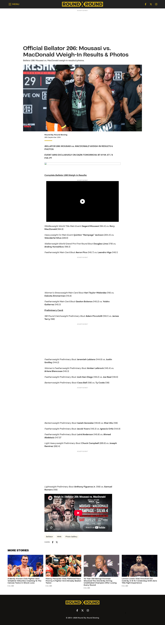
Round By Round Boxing (55, 134)
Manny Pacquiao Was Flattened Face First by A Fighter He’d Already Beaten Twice (63, 580)
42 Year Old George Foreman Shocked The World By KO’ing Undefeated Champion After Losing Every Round (100, 581)
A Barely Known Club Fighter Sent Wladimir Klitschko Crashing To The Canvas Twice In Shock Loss (24, 580)
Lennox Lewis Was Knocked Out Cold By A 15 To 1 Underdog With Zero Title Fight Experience (139, 580)
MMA (59, 536)
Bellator (49, 536)
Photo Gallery (71, 536)
